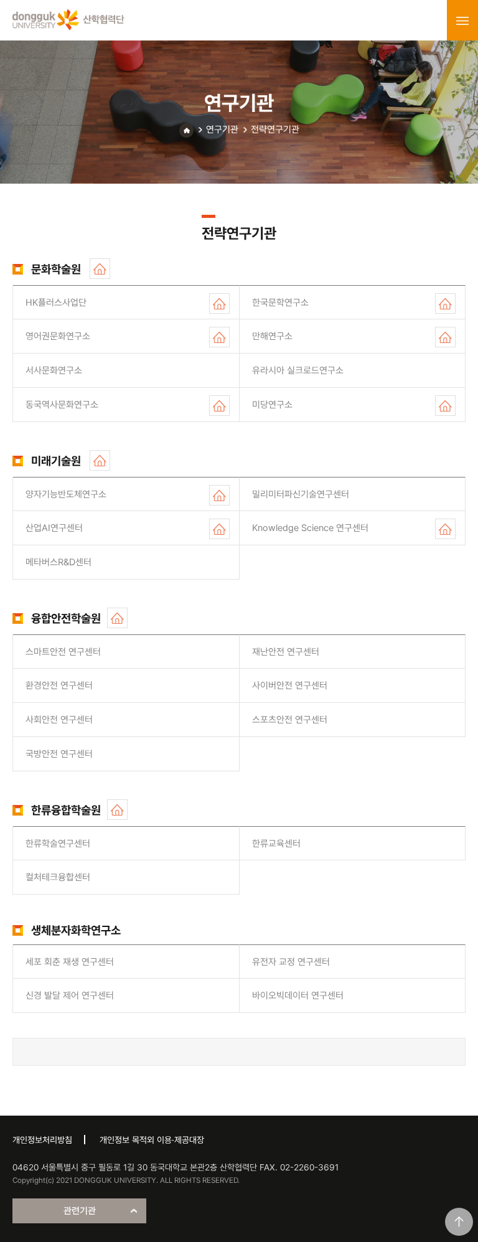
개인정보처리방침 (42, 1140)
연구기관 (222, 129)
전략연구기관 (275, 129)
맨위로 (459, 1222)
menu (462, 20)
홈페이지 (100, 268)
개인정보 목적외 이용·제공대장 (152, 1140)
